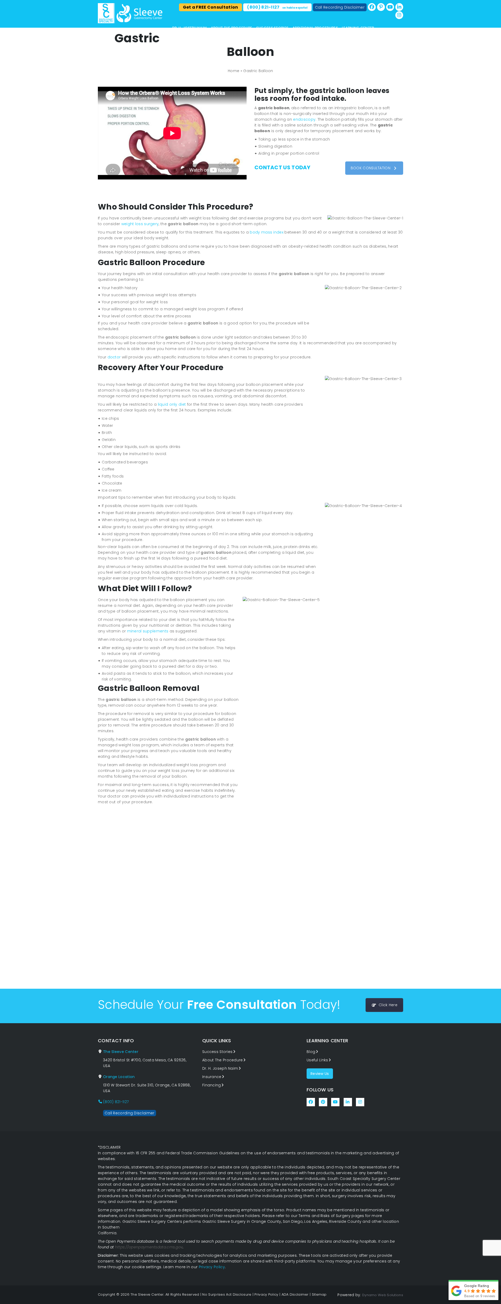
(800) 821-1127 (277, 7)
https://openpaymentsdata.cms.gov (149, 1247)
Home (233, 70)
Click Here (388, 1005)
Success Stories (272, 27)
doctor (114, 357)
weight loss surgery (140, 223)
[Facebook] (372, 7)
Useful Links (317, 1060)
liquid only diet (172, 404)
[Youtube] (390, 7)
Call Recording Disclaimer (340, 7)
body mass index (266, 232)
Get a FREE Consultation (210, 7)
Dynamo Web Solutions (382, 1295)
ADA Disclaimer (295, 1294)
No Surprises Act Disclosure (226, 1294)
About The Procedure (231, 27)
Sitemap (319, 1294)
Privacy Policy (212, 1267)
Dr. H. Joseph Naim (189, 27)
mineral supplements (148, 631)
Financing (211, 1085)
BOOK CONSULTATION (370, 168)
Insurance (212, 1076)
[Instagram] (399, 15)
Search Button (401, 39)
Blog (311, 1051)
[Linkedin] (399, 7)
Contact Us (184, 33)
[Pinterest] (381, 7)
